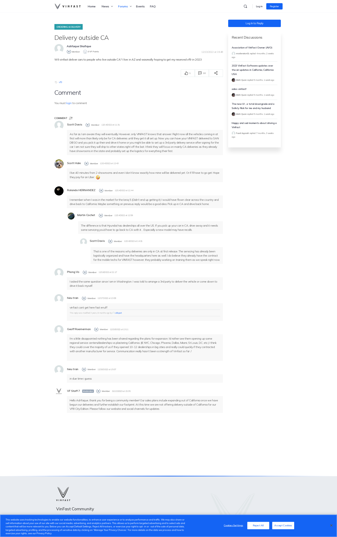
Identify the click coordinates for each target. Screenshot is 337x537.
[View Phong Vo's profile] (59, 272)
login (69, 103)
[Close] (331, 525)
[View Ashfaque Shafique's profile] (59, 48)
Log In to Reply (254, 23)
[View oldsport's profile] (113, 313)
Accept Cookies (283, 525)
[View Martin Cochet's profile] (71, 216)
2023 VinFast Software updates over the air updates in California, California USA (252, 70)
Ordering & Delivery (69, 26)
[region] (168, 526)
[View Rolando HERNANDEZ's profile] (59, 190)
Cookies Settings (233, 525)
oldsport (118, 313)
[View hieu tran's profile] (59, 298)
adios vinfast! (239, 89)
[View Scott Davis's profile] (59, 125)
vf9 (60, 82)
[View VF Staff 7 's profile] (59, 391)
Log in (259, 6)
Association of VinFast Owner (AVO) (252, 47)
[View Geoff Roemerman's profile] (59, 329)
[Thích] (186, 73)
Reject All (258, 525)
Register (274, 6)
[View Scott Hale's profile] (59, 163)
